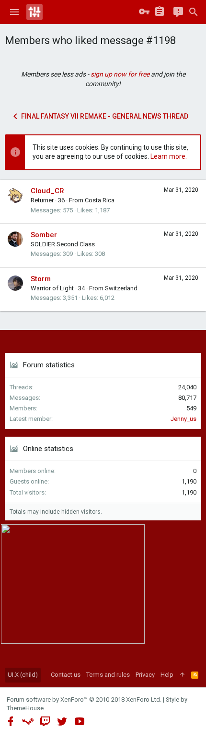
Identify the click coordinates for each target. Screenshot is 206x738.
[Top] (182, 675)
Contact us (65, 674)
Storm (41, 279)
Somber (44, 235)
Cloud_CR (47, 191)
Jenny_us (183, 418)
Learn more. (168, 156)
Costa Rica (99, 200)
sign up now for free (120, 74)
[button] (14, 12)
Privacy (145, 674)
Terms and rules (108, 674)
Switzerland (121, 288)
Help (166, 674)
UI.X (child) (23, 674)
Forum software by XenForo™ (84, 699)
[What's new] (178, 12)
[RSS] (194, 675)
